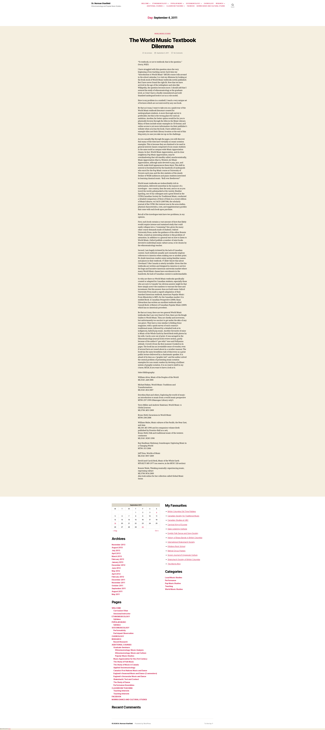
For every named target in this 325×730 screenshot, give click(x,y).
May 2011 (116, 594)
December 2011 (118, 580)
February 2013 (118, 559)
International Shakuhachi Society (181, 542)
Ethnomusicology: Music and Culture (130, 653)
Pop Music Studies (173, 583)
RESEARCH (219, 3)
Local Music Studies (173, 577)
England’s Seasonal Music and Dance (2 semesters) (135, 673)
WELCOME (145, 3)
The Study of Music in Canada (126, 665)
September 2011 (119, 588)
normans (149, 53)
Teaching (169, 586)
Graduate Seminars (121, 647)
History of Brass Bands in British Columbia (185, 538)
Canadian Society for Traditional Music (183, 516)
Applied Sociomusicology (124, 668)
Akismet (9, 728)
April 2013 (116, 553)
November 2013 (118, 545)
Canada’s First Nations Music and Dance (130, 671)
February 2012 (118, 577)
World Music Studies (162, 33)
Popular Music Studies (124, 656)
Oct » (157, 531)
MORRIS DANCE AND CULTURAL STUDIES (211, 6)
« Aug (115, 531)
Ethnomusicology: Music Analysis (129, 650)
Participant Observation (123, 633)
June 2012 (116, 568)
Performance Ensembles (123, 685)
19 (115, 523)
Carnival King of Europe (177, 525)
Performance (170, 580)
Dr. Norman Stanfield (100, 3)
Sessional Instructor (122, 614)
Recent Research (120, 642)
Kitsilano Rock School (176, 546)
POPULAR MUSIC (176, 3)
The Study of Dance (121, 682)
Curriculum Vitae (120, 611)
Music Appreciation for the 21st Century (130, 659)
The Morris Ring (174, 564)
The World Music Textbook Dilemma (162, 43)
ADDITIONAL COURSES (155, 6)
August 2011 (117, 591)
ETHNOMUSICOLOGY (159, 3)
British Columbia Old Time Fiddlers (182, 511)
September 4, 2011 (163, 53)
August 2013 (117, 548)
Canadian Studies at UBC (178, 520)
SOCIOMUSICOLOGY (193, 3)
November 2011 (118, 583)
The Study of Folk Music (123, 662)
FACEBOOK (190, 6)
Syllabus (117, 619)
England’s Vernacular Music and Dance (129, 676)
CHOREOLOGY (209, 3)
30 (143, 527)
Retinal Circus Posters (176, 551)
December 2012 (118, 565)
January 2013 (117, 562)
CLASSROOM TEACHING (174, 6)
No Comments (178, 53)
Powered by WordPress (143, 723)
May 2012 (116, 571)
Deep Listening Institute (177, 529)
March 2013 (117, 556)
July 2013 (116, 550)
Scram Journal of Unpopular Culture (182, 555)
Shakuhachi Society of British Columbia (184, 559)
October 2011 (117, 586)
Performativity (119, 630)
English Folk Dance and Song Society (183, 533)
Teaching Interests (121, 691)
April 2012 (116, 574)
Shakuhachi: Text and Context (126, 679)
